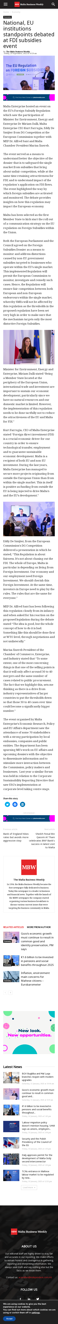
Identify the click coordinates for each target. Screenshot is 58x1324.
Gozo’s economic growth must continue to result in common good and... (38, 1093)
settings (36, 1312)
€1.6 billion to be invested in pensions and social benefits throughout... (37, 1109)
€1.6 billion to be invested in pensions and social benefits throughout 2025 (37, 961)
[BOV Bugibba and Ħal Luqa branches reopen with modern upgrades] (11, 1077)
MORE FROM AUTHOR (38, 927)
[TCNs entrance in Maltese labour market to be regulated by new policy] (11, 1175)
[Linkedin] (29, 1299)
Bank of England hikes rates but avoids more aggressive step (16, 837)
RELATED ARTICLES (13, 927)
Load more (28, 1187)
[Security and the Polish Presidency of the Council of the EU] (11, 1142)
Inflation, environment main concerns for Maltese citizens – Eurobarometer (35, 978)
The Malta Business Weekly (18, 51)
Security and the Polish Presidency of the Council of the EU (36, 1142)
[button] (53, 4)
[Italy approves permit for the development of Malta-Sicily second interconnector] (11, 1159)
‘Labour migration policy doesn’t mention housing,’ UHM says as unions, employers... (38, 1125)
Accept (9, 1318)
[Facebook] (20, 1299)
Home (6, 12)
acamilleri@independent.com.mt (35, 1277)
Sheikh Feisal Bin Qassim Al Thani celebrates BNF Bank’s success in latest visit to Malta (42, 840)
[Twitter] (37, 1299)
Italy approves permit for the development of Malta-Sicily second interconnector (37, 1158)
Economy (16, 12)
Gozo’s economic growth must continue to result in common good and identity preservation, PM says (37, 941)
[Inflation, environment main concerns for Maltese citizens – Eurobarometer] (11, 976)
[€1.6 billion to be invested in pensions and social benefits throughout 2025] (11, 960)
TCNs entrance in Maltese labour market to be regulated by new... (38, 1174)
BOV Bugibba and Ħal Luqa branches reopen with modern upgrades (37, 1077)
